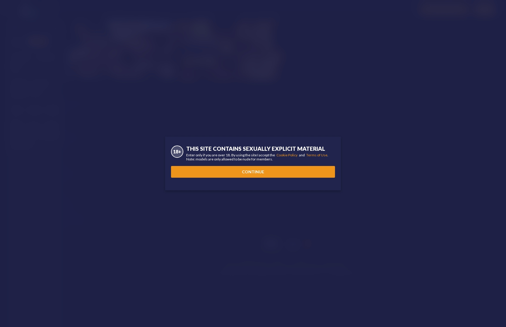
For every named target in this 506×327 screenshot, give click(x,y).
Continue (253, 171)
